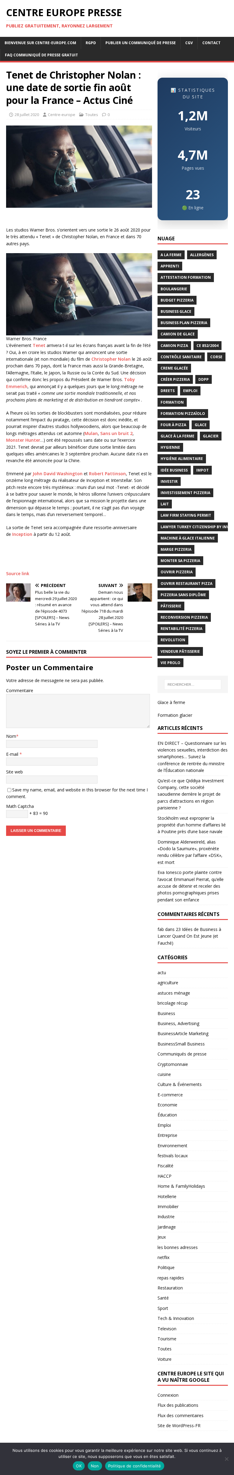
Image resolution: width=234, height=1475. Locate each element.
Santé (163, 1298)
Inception (22, 534)
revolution (173, 639)
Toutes (91, 114)
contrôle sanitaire (181, 356)
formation (172, 402)
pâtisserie (171, 606)
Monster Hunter (23, 440)
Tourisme (167, 1339)
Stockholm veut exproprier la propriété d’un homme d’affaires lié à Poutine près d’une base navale (192, 825)
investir (169, 481)
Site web (14, 772)
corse (216, 356)
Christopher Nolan (111, 359)
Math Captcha (20, 806)
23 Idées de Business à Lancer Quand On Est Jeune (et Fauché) (189, 936)
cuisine (164, 1074)
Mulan (91, 433)
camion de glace (178, 334)
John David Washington (58, 473)
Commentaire (19, 690)
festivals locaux (173, 1155)
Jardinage (167, 1227)
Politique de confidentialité (134, 1465)
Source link (17, 573)
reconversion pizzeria (184, 617)
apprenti (170, 266)
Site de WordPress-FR (179, 1425)
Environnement (172, 1145)
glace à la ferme (177, 436)
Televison (167, 1329)
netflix (163, 1257)
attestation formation (186, 277)
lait (165, 504)
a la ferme (171, 254)
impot (202, 470)
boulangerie (174, 289)
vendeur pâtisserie (180, 651)
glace (201, 424)
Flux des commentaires (181, 1415)
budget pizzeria (177, 300)
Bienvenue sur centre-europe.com (40, 42)
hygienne (170, 447)
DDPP (203, 379)
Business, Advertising (178, 1023)
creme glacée (174, 368)
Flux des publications (178, 1405)
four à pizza (173, 424)
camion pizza (174, 345)
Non (95, 1465)
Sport (163, 1308)
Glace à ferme (171, 702)
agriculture (168, 982)
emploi (190, 390)
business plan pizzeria (184, 322)
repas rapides (171, 1278)
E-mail (13, 754)
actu (162, 972)
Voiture (165, 1359)
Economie (167, 1105)
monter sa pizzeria (180, 560)
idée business (174, 470)
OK (79, 1465)
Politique (166, 1267)
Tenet (39, 345)
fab (161, 929)
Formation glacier (175, 715)
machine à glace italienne (188, 538)
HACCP (165, 1176)
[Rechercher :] (192, 684)
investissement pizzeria (185, 492)
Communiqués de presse (182, 1054)
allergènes (202, 254)
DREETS (168, 390)
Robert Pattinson (107, 473)
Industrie (166, 1216)
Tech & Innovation (176, 1318)
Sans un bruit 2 (116, 433)
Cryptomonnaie (173, 1064)
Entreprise (167, 1135)
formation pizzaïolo (183, 413)
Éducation (167, 1115)
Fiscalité (165, 1166)
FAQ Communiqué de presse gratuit (41, 55)
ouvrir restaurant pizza (186, 583)
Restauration (170, 1288)
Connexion (168, 1395)
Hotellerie (167, 1196)
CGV (189, 42)
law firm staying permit (186, 515)
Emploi (164, 1125)
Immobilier (168, 1206)
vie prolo (170, 662)
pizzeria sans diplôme (183, 594)
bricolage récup (173, 1003)
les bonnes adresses (178, 1247)
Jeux (162, 1237)
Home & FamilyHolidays (181, 1186)
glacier (210, 436)
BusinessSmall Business (181, 1044)
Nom (11, 736)
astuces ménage (174, 993)
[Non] (226, 1459)
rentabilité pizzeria (181, 628)
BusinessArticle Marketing (183, 1033)
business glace (176, 311)
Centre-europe (61, 114)
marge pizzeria (176, 549)
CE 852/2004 (207, 345)
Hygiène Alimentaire (182, 458)
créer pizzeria (175, 379)
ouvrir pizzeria (177, 572)
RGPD (91, 42)
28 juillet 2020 (27, 114)
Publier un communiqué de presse (140, 42)
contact (211, 42)
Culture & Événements (180, 1084)
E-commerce (170, 1095)
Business (166, 1013)
